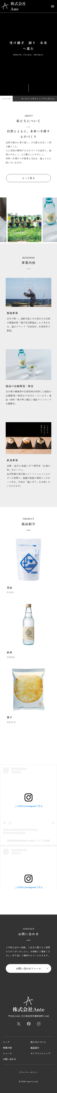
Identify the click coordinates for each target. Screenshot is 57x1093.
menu (52, 6)
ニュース (7, 1053)
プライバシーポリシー (28, 1072)
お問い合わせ (9, 1059)
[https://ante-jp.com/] (19, 1024)
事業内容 (7, 1047)
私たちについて (38, 1042)
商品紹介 (34, 1047)
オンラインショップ (40, 1053)
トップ (6, 1042)
